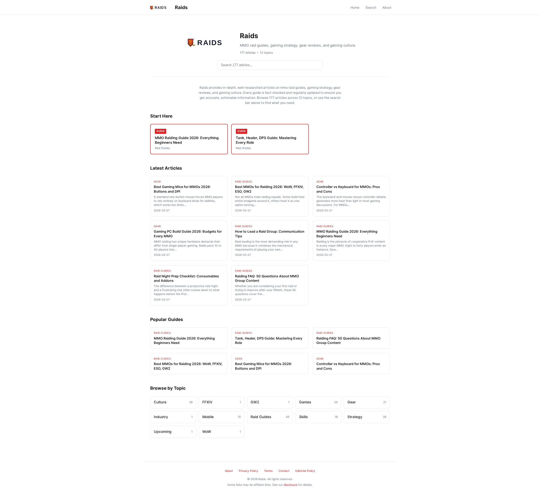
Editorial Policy (305, 471)
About (387, 7)
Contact (283, 471)
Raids (181, 7)
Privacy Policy (248, 471)
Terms (268, 471)
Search (371, 7)
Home (355, 7)
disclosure (290, 484)
